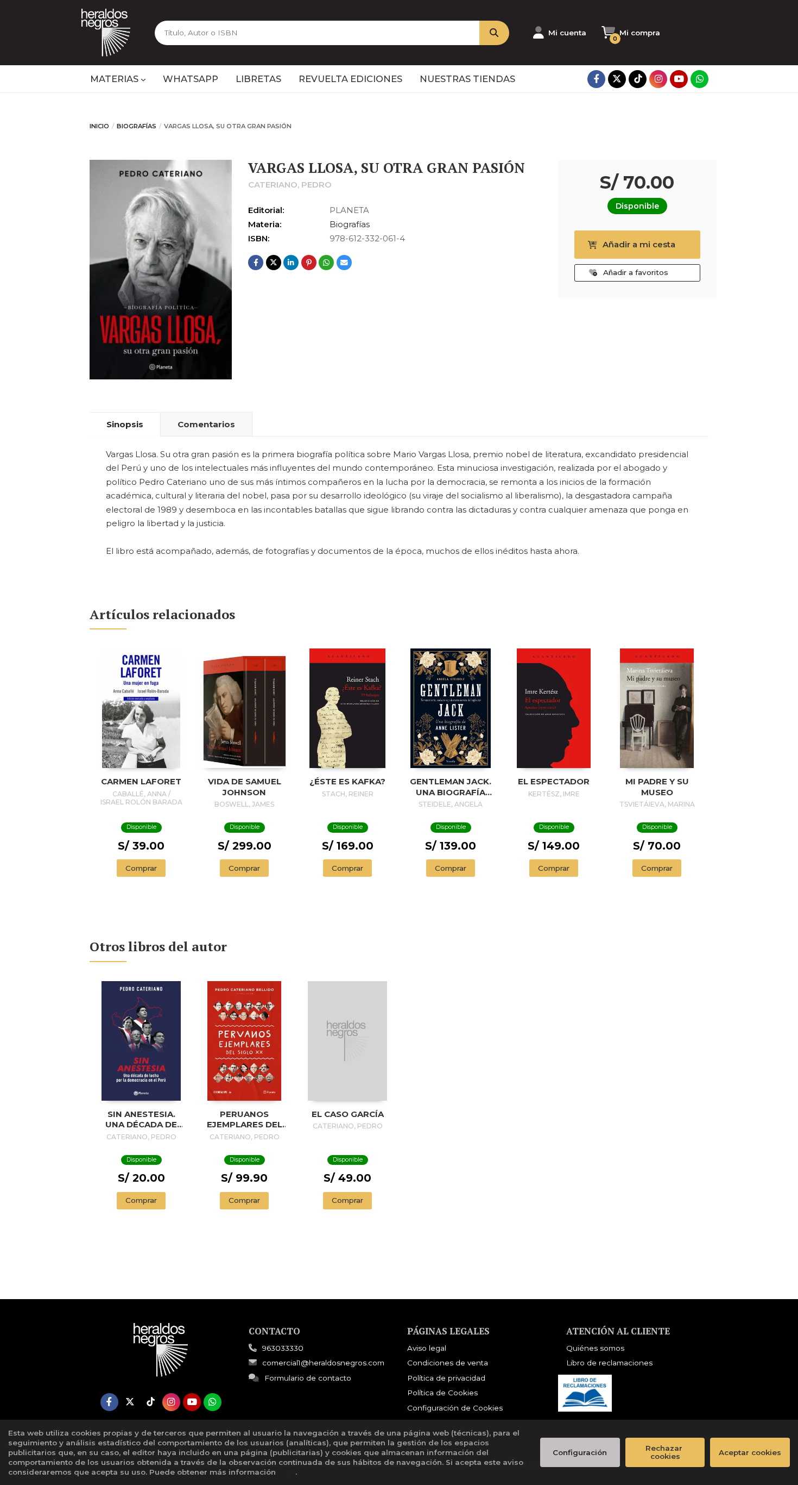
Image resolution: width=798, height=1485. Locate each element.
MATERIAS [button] (115, 78)
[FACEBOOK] (596, 79)
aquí (286, 1472)
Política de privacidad (446, 1378)
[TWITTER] (617, 79)
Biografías (136, 126)
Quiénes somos (595, 1348)
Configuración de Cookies (455, 1407)
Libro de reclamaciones (609, 1362)
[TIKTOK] (638, 79)
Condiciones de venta (447, 1362)
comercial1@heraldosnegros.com (323, 1362)
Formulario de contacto (307, 1378)
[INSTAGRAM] (658, 79)
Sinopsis (124, 424)
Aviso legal (426, 1348)
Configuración (580, 1452)
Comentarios (206, 424)
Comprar (141, 868)
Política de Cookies (442, 1392)
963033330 (282, 1348)
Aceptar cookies (750, 1452)
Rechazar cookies (665, 1452)
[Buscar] (494, 33)
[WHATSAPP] (699, 79)
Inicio (99, 126)
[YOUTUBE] (679, 79)
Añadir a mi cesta (639, 244)
